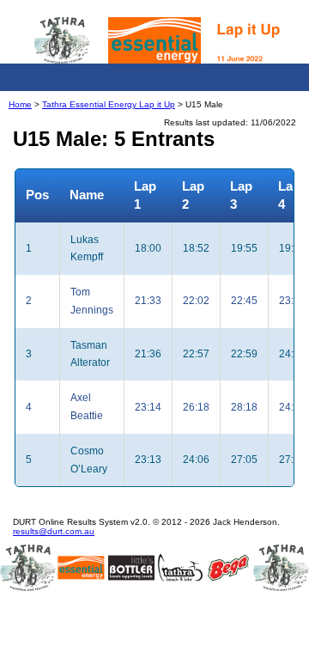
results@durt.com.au (53, 531)
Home (20, 104)
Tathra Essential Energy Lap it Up (108, 104)
